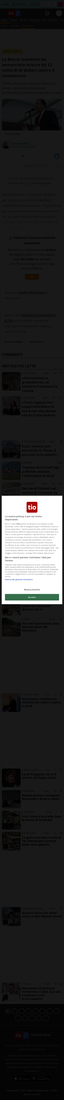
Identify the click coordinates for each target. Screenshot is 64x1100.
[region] (32, 550)
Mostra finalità (32, 589)
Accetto (32, 597)
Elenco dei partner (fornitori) (18, 579)
